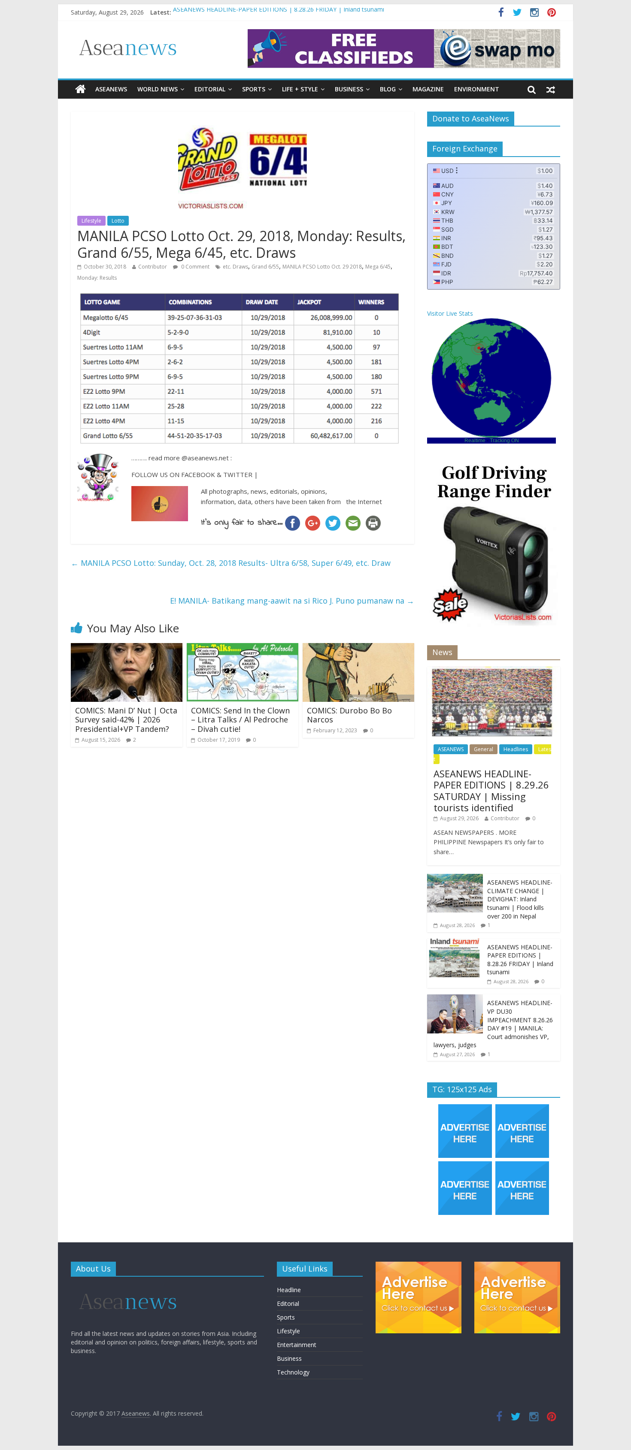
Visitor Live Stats (450, 313)
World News (157, 89)
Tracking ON (504, 441)
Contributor (152, 266)
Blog (388, 89)
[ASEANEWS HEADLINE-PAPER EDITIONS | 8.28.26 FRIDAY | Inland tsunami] (455, 943)
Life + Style (300, 89)
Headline (289, 1290)
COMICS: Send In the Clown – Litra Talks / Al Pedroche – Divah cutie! (240, 719)
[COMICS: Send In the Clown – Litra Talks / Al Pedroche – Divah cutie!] (242, 648)
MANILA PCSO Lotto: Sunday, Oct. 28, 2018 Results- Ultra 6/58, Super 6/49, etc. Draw (231, 563)
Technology (293, 1372)
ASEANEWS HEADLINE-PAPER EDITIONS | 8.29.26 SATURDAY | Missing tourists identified (491, 790)
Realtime (474, 441)
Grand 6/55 (265, 266)
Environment (476, 89)
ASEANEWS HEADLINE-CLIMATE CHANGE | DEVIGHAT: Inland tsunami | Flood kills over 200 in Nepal (519, 899)
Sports (253, 89)
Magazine (428, 89)
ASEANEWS (111, 89)
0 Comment (194, 266)
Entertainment (296, 1345)
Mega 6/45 (378, 266)
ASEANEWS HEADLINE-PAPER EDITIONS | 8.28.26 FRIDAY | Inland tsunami (278, 12)
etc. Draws (235, 266)
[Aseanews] (80, 89)
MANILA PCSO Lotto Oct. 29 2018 (322, 266)
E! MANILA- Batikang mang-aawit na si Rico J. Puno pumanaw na (292, 600)
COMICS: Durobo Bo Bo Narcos (349, 715)
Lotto (118, 220)
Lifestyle (91, 220)
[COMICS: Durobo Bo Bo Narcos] (358, 648)
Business (349, 89)
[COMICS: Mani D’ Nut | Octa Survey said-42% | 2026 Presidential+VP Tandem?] (126, 648)
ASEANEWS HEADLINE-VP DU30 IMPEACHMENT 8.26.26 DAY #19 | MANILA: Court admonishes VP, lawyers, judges (493, 1024)
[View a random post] (550, 89)
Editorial (209, 89)
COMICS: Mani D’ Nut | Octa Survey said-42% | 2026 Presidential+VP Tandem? (126, 719)
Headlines (516, 749)
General (483, 749)
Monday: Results (97, 277)
